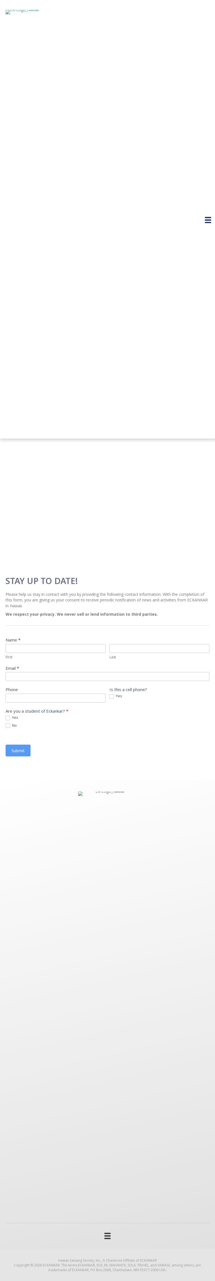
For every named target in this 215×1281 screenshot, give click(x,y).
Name (13, 640)
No (14, 725)
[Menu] (208, 220)
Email (12, 668)
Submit (18, 750)
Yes (118, 696)
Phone (12, 689)
